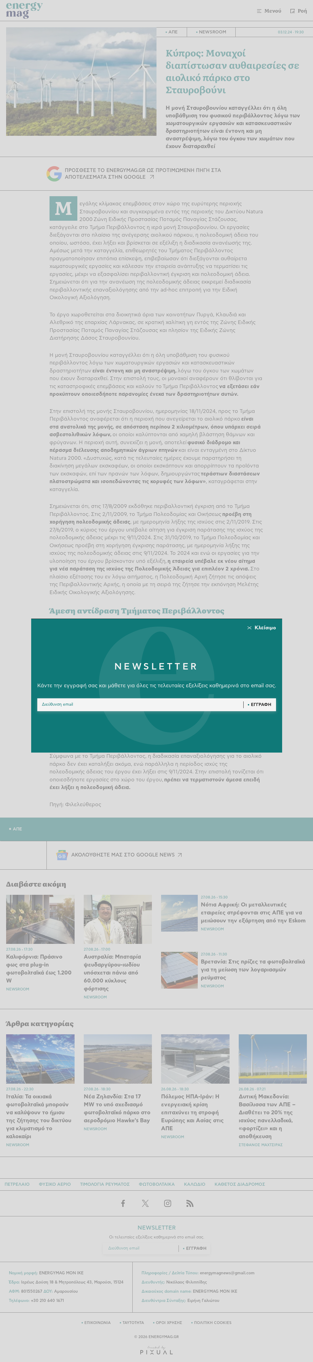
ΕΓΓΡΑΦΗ (261, 705)
